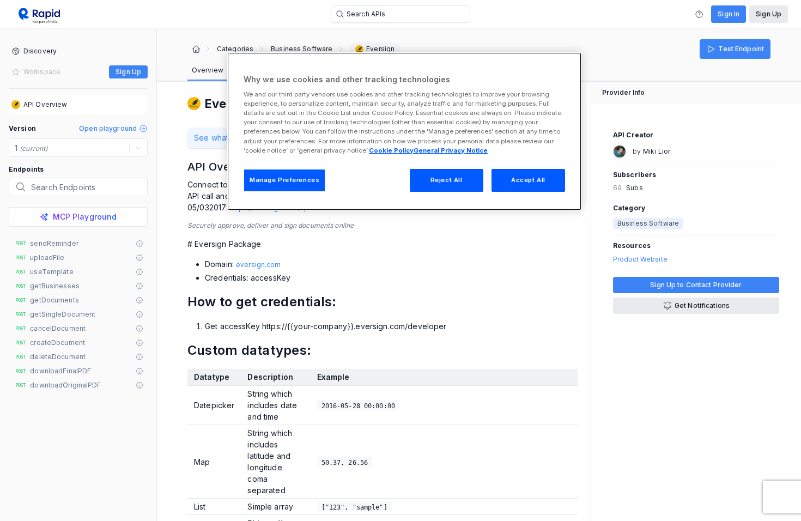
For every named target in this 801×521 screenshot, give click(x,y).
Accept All (528, 180)
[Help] (699, 14)
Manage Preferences (284, 180)
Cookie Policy (391, 150)
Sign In (728, 14)
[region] (404, 131)
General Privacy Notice (451, 150)
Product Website (640, 259)
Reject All (446, 180)
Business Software (301, 49)
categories (235, 49)
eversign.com (258, 264)
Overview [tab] (207, 70)
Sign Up (768, 14)
